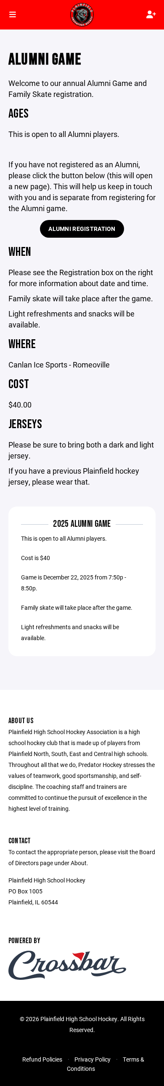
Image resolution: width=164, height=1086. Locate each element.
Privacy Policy (92, 1059)
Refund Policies (42, 1059)
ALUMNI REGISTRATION (81, 229)
